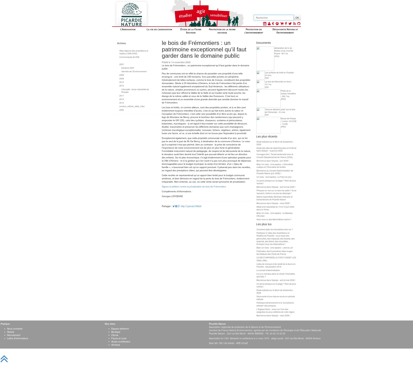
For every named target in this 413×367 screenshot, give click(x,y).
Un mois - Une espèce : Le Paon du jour (274, 176)
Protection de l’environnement (253, 31)
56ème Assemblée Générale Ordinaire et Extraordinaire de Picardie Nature (274, 198)
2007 (121, 64)
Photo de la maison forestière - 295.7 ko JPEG (288, 94)
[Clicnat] (277, 23)
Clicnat (114, 335)
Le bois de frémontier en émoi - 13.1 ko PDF (278, 84)
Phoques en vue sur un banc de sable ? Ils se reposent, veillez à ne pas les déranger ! (276, 191)
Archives (115, 344)
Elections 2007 (127, 67)
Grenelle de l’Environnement (133, 71)
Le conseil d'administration (268, 270)
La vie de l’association (159, 29)
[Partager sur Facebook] (176, 206)
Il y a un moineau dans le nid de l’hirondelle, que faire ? (276, 275)
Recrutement (13, 335)
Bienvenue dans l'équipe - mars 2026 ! (273, 203)
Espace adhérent (120, 328)
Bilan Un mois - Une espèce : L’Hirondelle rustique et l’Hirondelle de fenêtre (275, 165)
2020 (121, 109)
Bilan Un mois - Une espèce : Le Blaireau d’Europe (275, 214)
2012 (121, 85)
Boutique (115, 331)
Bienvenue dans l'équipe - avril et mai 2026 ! (276, 186)
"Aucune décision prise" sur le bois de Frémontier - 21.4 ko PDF (280, 112)
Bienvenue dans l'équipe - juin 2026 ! (273, 160)
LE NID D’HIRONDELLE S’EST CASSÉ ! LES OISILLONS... (276, 259)
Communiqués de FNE (129, 57)
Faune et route (118, 338)
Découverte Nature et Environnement (285, 31)
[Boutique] (281, 23)
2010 (121, 82)
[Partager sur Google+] (179, 206)
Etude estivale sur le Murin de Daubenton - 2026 (275, 143)
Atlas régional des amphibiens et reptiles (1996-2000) (133, 52)
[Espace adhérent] (269, 23)
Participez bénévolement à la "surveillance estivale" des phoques (275, 304)
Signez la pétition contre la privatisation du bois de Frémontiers (194, 186)
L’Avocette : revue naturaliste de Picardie (135, 90)
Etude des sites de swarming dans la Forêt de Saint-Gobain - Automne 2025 (276, 149)
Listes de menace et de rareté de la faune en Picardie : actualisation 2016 (276, 265)
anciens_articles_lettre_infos (132, 106)
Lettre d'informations (17, 338)
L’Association (128, 29)
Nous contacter (15, 328)
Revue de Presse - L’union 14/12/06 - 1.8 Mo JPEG (288, 122)
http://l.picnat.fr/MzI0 (191, 206)
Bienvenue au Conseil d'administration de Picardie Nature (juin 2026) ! (275, 172)
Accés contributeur (120, 341)
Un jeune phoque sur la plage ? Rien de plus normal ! (276, 182)
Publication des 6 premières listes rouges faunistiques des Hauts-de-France (275, 252)
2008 (121, 74)
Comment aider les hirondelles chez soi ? (275, 229)
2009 (121, 78)
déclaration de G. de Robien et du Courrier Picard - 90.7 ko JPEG (283, 52)
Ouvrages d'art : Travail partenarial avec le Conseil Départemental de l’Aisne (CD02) (275, 155)
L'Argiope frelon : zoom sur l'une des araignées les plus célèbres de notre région (276, 310)
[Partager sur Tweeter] (174, 206)
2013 (121, 99)
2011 (121, 95)
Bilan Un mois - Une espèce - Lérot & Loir (275, 247)
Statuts (10, 331)
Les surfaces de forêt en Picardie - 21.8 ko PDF (280, 75)
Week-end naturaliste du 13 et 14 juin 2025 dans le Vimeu (275, 208)
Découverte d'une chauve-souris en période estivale (276, 297)
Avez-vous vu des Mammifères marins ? (274, 219)
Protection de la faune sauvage (222, 31)
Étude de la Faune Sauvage (190, 31)
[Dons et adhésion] (273, 23)
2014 (121, 102)
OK (297, 17)
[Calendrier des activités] (264, 23)
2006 (121, 60)
